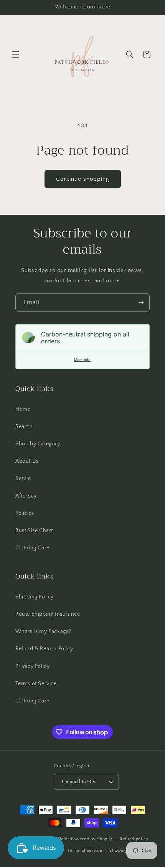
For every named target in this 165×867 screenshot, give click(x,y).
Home (22, 409)
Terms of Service (36, 684)
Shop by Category (37, 444)
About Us (27, 461)
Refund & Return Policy (44, 649)
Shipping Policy (34, 597)
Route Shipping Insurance (47, 614)
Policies (24, 513)
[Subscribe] (140, 302)
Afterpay (26, 496)
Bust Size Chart (34, 530)
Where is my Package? (43, 631)
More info (82, 360)
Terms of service (85, 850)
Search (24, 427)
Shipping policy (125, 850)
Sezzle (23, 478)
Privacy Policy (32, 666)
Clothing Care (32, 548)
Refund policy (134, 839)
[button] (15, 54)
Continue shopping (82, 179)
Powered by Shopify (92, 838)
